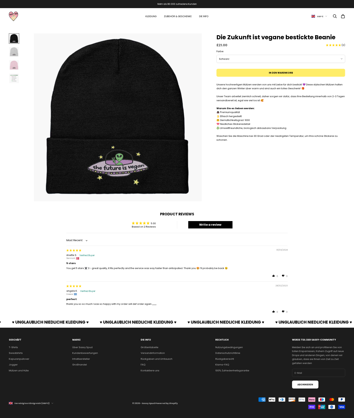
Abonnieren (305, 384)
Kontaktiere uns (150, 370)
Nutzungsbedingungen (229, 347)
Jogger (13, 364)
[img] (73, 250)
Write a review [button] (210, 225)
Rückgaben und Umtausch (156, 359)
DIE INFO (204, 16)
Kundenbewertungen (85, 353)
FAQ (143, 364)
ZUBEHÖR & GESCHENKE (178, 16)
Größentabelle (149, 347)
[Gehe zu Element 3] (14, 65)
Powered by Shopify (166, 403)
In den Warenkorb (281, 72)
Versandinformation (153, 353)
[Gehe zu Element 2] (14, 52)
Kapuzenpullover (19, 359)
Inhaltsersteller (81, 359)
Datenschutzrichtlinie (227, 353)
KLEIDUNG (151, 16)
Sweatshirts (16, 353)
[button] (333, 45)
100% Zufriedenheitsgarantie (232, 370)
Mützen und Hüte (19, 370)
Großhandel (79, 364)
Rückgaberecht (224, 359)
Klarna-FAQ (222, 364)
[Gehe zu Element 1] (14, 38)
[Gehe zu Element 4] (14, 78)
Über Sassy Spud (82, 347)
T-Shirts (13, 347)
